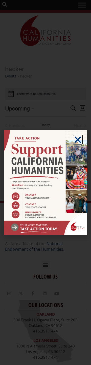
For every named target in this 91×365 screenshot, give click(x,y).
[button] (77, 139)
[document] (45, 182)
